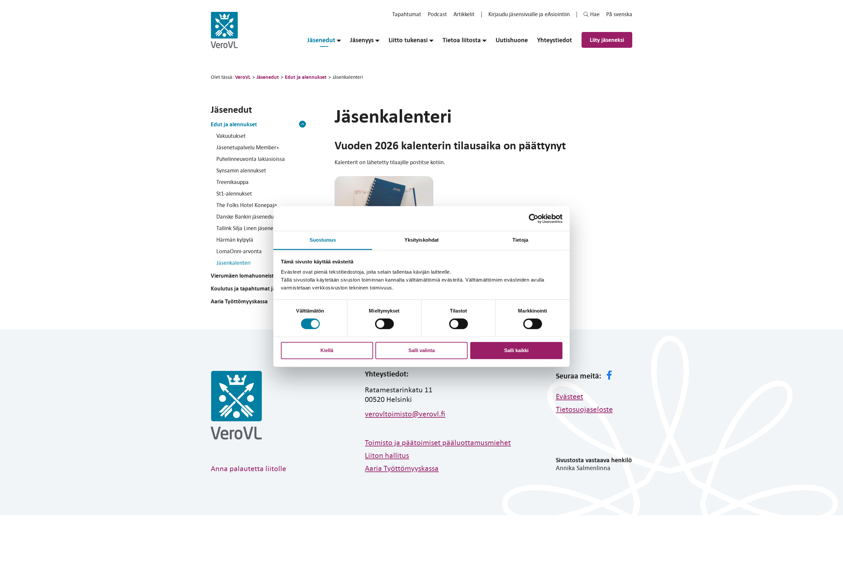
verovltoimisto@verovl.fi (405, 413)
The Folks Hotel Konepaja (246, 204)
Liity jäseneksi (607, 40)
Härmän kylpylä (234, 239)
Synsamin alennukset (241, 170)
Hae (595, 14)
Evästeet (569, 396)
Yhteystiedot (554, 40)
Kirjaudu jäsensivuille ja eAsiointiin (529, 14)
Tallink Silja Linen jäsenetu (247, 228)
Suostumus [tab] (323, 240)
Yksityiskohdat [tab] (421, 240)
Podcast (437, 14)
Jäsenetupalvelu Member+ (247, 147)
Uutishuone (512, 40)
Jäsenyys (362, 40)
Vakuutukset (231, 135)
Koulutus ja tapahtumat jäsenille (251, 288)
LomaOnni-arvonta (239, 251)
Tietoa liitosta (462, 40)
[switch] (384, 323)
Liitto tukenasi (408, 40)
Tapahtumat (406, 14)
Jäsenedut (321, 40)
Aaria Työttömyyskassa (239, 301)
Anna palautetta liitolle (248, 468)
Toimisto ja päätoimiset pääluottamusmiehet (438, 442)
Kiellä (326, 350)
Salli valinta (421, 350)
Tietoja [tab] (520, 240)
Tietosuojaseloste (584, 408)
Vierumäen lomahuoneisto (244, 275)
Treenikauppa (232, 181)
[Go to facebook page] (609, 376)
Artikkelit (464, 14)
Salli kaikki (516, 350)
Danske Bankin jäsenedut (246, 216)
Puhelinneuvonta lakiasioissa (250, 158)
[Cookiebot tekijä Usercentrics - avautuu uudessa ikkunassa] (533, 219)
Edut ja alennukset (234, 124)
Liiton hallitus (387, 455)
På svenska (619, 14)
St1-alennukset (234, 193)
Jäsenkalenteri (233, 262)
